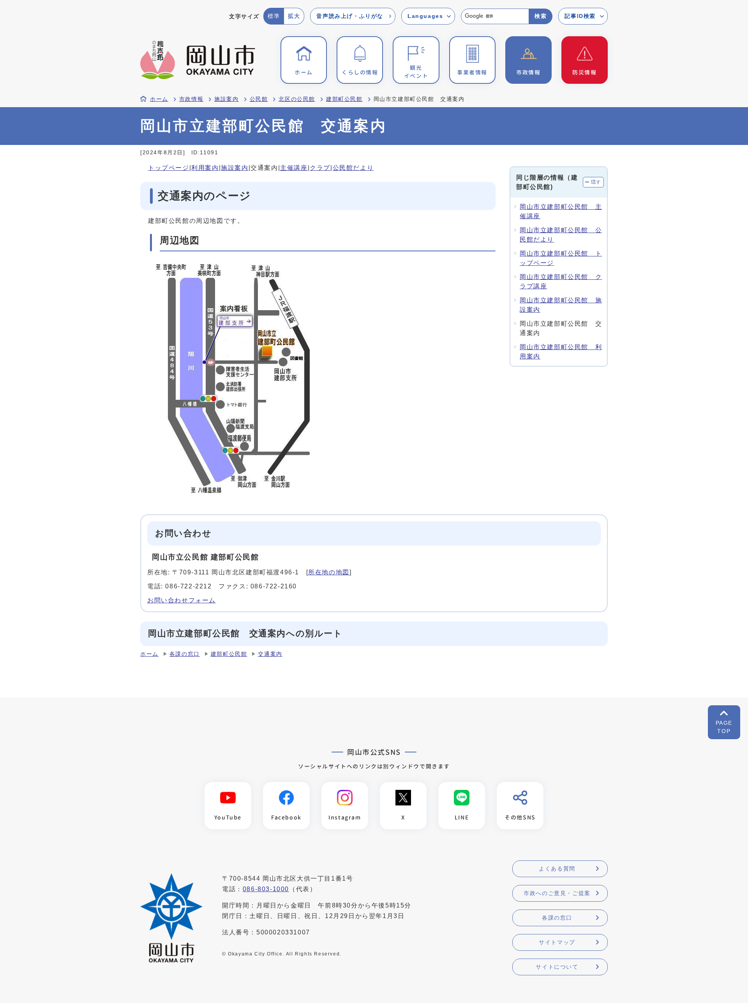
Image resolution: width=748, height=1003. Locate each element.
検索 (541, 16)
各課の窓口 (184, 654)
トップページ (168, 167)
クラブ (320, 167)
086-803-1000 (266, 889)
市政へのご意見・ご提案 (557, 893)
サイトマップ (557, 942)
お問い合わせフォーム (181, 600)
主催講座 (293, 167)
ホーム (159, 99)
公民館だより (353, 167)
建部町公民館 (344, 99)
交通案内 (270, 654)
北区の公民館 (297, 99)
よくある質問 (557, 868)
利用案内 (205, 167)
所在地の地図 (328, 572)
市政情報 (191, 99)
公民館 (259, 99)
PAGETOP (724, 727)
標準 (274, 16)
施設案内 (226, 99)
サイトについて (557, 967)
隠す (596, 182)
